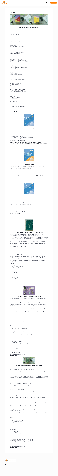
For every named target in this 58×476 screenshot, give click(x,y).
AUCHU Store (24, 2)
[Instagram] (7, 464)
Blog (21, 2)
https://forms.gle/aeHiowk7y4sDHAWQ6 (16, 213)
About (12, 2)
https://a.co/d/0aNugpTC (14, 447)
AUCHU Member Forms (31, 2)
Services (14, 2)
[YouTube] (48, 2)
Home (9, 2)
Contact (18, 2)
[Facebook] (46, 2)
